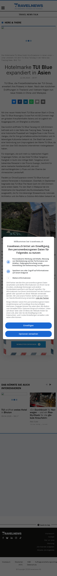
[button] (28, 278)
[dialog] (28, 288)
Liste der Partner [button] (42, 298)
